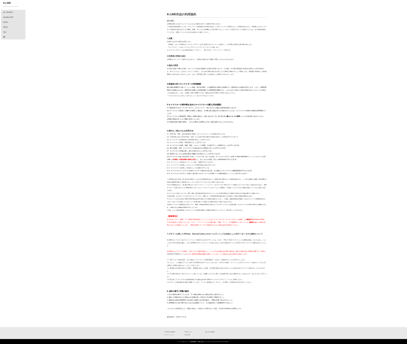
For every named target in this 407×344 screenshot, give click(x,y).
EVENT (5, 22)
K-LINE (7, 3)
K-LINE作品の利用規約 (169, 332)
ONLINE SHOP (8, 17)
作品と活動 (187, 334)
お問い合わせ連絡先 (210, 332)
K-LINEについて (188, 332)
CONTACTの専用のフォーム (176, 254)
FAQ (4, 32)
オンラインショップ (169, 334)
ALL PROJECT (8, 12)
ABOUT (5, 27)
